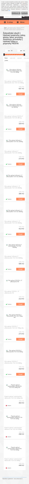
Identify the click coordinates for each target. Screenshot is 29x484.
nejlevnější (12, 58)
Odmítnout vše (16, 13)
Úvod (5, 27)
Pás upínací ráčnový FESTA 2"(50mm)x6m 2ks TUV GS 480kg (14, 82)
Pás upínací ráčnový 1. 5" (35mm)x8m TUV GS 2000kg (13, 187)
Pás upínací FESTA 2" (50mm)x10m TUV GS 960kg (13, 362)
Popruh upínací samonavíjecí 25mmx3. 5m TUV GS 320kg (13, 428)
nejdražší (19, 58)
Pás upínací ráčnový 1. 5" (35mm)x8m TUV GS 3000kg (13, 222)
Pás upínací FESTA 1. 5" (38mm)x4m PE (11, 292)
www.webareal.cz (18, 478)
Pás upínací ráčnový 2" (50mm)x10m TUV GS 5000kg (13, 257)
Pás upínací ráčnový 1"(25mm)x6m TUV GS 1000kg (13, 152)
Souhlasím (24, 13)
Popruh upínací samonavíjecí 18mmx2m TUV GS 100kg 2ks (13, 397)
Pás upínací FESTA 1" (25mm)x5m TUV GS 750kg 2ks (14, 327)
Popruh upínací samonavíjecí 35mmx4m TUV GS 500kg (13, 459)
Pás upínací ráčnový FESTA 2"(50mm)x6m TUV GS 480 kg (13, 117)
